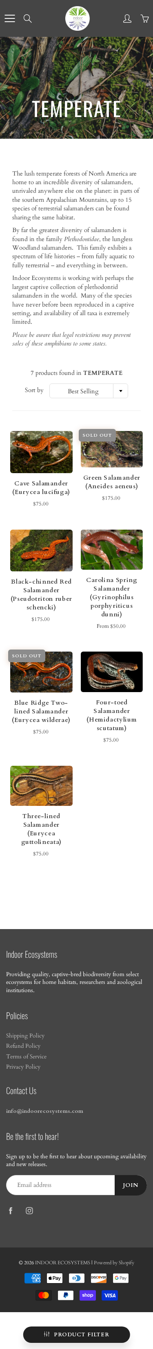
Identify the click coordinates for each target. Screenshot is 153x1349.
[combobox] (88, 390)
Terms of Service (26, 1056)
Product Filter (81, 1334)
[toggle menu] (9, 18)
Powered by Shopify (114, 1262)
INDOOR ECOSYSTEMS (62, 1262)
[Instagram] (29, 1210)
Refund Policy (23, 1046)
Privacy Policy (23, 1067)
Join (131, 1185)
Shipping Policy (25, 1036)
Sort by (34, 390)
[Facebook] (10, 1210)
